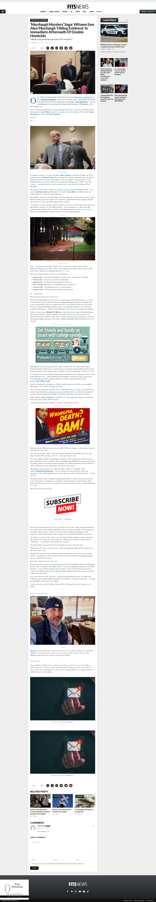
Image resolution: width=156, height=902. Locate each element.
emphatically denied (76, 397)
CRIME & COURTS (54, 11)
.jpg (74, 314)
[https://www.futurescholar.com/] (63, 362)
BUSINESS (43, 11)
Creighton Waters (47, 177)
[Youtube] (81, 891)
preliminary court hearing (82, 97)
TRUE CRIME (43, 20)
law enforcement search (57, 564)
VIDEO (84, 11)
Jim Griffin (71, 192)
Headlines (34, 20)
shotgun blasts (65, 300)
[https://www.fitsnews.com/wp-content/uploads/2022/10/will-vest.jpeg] (62, 620)
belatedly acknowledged (65, 189)
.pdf (54, 205)
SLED (67, 202)
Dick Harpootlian (41, 192)
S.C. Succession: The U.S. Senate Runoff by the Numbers (120, 71)
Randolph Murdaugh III (44, 471)
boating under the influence (77, 316)
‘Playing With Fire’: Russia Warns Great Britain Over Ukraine (107, 98)
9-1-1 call (84, 209)
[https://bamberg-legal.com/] (63, 444)
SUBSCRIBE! (68, 519)
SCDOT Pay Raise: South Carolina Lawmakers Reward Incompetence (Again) (40, 812)
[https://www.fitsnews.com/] (78, 7)
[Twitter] (73, 891)
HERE (48, 669)
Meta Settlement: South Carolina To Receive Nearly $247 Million (121, 98)
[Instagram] (77, 891)
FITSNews (34, 42)
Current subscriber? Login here (14, 896)
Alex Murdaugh (81, 101)
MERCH (92, 11)
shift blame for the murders (79, 376)
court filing (48, 205)
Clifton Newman (65, 175)
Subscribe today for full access (14, 894)
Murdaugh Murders (48, 99)
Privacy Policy (149, 900)
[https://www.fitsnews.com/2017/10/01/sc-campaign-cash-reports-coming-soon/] (85, 801)
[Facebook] (69, 891)
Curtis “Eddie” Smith (42, 381)
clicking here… (70, 722)
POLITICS (64, 11)
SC (71, 11)
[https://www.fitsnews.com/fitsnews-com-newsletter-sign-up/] (62, 698)
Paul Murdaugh (54, 114)
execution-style (82, 309)
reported (40, 184)
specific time (64, 112)
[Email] (85, 891)
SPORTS (77, 11)
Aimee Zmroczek (47, 397)
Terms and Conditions (139, 900)
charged (49, 366)
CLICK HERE (70, 669)
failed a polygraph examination (53, 392)
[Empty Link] (125, 20)
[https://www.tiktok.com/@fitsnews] (88, 891)
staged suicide (66, 384)
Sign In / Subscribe (148, 11)
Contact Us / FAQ (128, 900)
